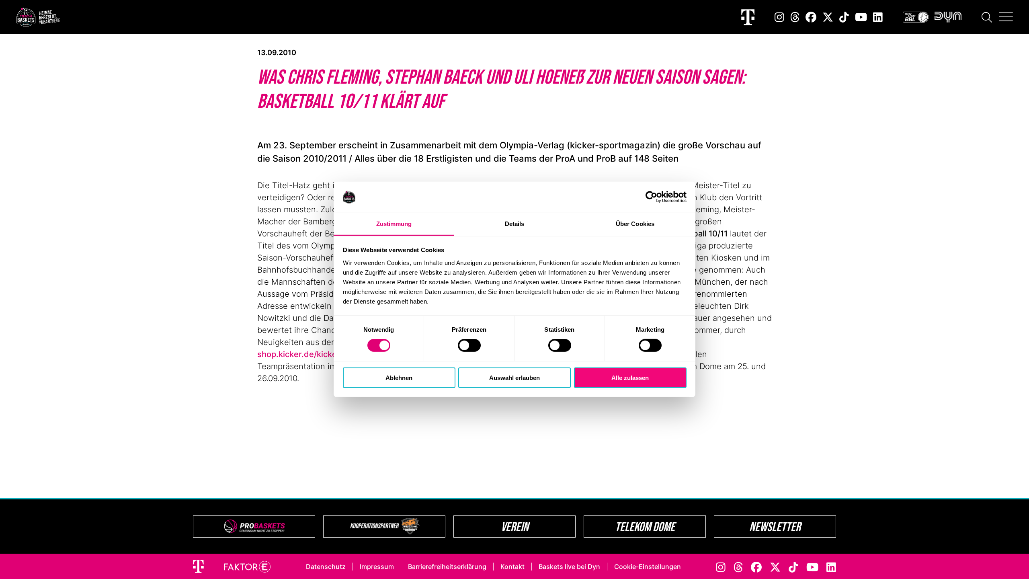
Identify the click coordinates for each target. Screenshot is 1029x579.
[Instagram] (779, 17)
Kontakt (512, 567)
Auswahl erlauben (514, 377)
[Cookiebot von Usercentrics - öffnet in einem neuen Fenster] (651, 197)
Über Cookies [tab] (635, 223)
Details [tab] (515, 223)
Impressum (377, 567)
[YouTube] (861, 17)
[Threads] (795, 17)
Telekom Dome (645, 526)
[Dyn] (948, 17)
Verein (515, 526)
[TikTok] (844, 17)
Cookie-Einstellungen (647, 567)
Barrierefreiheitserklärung (447, 567)
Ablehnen (398, 377)
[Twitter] (827, 17)
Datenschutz (326, 567)
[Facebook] (811, 17)
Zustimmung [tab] (394, 223)
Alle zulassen (630, 377)
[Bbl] (916, 17)
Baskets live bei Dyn (569, 567)
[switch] (469, 345)
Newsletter (775, 526)
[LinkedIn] (878, 17)
